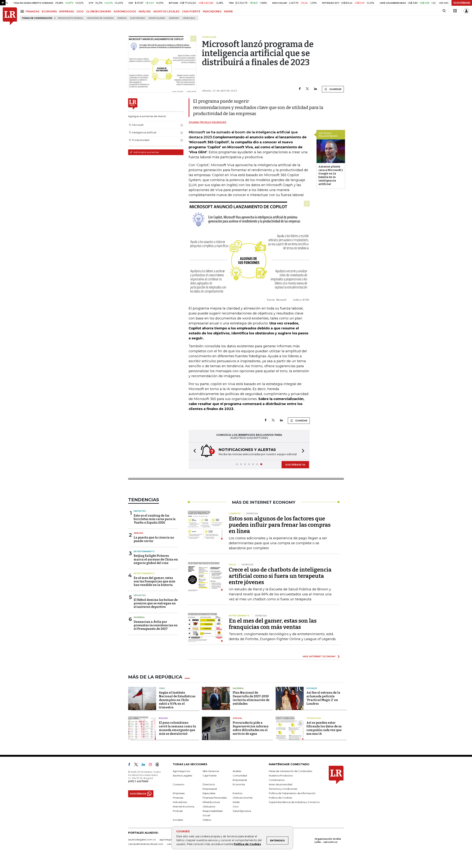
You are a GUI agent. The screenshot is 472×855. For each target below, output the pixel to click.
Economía (239, 784)
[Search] (444, 11)
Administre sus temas (146, 152)
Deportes (140, 511)
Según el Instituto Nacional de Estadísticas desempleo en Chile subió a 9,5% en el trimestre (177, 700)
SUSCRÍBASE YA (295, 464)
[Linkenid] (145, 765)
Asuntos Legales (182, 775)
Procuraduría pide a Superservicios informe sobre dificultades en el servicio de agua (250, 728)
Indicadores (180, 802)
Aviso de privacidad (280, 784)
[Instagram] (152, 765)
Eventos (237, 793)
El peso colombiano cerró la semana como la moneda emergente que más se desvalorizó (177, 728)
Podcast (178, 810)
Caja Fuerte (210, 775)
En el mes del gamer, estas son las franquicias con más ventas (273, 623)
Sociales (311, 688)
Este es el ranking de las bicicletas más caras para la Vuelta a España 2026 (155, 519)
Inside (236, 802)
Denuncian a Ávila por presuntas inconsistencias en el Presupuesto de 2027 (156, 625)
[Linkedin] (315, 89)
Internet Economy (183, 806)
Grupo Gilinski (157, 18)
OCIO (80, 11)
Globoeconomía (242, 797)
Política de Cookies (247, 844)
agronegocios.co (169, 839)
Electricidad (137, 18)
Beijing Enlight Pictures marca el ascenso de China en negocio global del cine (156, 559)
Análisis (138, 533)
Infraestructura (211, 802)
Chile (162, 688)
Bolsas (163, 718)
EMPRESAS (66, 11)
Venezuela (189, 18)
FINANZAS (32, 11)
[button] (194, 451)
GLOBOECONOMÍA (98, 11)
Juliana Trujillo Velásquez (207, 122)
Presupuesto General (70, 18)
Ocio (236, 806)
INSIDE (228, 11)
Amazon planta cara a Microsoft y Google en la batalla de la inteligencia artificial (330, 175)
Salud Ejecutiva (242, 810)
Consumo (178, 784)
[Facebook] (300, 89)
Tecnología (313, 718)
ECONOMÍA (49, 11)
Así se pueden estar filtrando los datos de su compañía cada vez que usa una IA (324, 728)
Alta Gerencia (211, 771)
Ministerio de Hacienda (100, 18)
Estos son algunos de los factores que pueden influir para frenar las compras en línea (280, 524)
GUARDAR (335, 89)
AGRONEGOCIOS (125, 11)
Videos (207, 819)
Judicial (237, 718)
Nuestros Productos (281, 775)
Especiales (209, 793)
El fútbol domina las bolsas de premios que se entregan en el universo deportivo (156, 603)
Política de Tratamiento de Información (292, 793)
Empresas (179, 793)
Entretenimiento (144, 551)
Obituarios (209, 806)
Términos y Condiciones (283, 788)
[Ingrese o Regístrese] (466, 11)
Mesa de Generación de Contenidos (290, 771)
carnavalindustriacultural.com (145, 843)
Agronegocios (181, 771)
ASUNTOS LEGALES (166, 11)
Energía (122, 18)
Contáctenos (276, 779)
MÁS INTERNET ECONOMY (319, 656)
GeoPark (174, 18)
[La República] (10, 16)
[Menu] (23, 11)
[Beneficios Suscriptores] (455, 11)
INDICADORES (212, 11)
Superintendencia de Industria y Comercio (294, 802)
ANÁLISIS (144, 11)
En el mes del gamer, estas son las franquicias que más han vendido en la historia (154, 581)
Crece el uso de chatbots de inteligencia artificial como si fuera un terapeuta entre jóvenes (280, 576)
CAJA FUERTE (191, 11)
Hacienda (139, 617)
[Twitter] (307, 89)
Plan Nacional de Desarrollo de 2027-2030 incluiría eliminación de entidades (251, 698)
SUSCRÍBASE (461, 2)
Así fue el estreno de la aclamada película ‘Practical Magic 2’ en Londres (323, 698)
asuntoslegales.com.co (142, 839)
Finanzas (178, 797)
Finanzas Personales (215, 797)
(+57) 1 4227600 (138, 781)
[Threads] (158, 765)
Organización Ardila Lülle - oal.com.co (328, 840)
